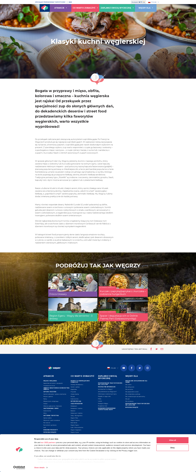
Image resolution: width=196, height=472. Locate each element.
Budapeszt (74, 406)
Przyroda (73, 391)
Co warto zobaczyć (84, 8)
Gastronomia (47, 411)
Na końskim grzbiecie (50, 425)
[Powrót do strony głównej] (45, 8)
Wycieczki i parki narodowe (51, 420)
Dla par (127, 399)
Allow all (172, 440)
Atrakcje (59, 8)
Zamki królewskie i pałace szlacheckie (54, 394)
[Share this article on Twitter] (155, 349)
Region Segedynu (76, 430)
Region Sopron (75, 420)
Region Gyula (75, 432)
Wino (45, 413)
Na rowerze (46, 422)
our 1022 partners (48, 442)
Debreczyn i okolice (76, 413)
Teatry (45, 399)
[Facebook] (131, 368)
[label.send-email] (160, 349)
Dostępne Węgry (103, 403)
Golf (44, 427)
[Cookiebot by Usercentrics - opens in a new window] (19, 467)
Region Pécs (74, 418)
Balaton (73, 411)
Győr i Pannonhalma (77, 427)
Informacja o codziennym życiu (107, 394)
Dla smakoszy (129, 401)
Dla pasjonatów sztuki (132, 391)
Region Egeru (75, 425)
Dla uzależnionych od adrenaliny (135, 396)
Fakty (99, 398)
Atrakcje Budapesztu (77, 384)
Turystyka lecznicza (49, 385)
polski (153, 2)
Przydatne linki (102, 406)
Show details (39, 467)
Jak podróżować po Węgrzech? (107, 391)
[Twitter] (139, 368)
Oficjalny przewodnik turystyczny (50, 2)
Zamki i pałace (75, 387)
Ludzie (100, 401)
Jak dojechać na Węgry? (105, 389)
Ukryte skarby (75, 394)
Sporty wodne (47, 418)
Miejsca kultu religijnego (51, 401)
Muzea (73, 396)
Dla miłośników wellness (132, 394)
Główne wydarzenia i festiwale (52, 406)
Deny (172, 448)
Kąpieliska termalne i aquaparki (53, 383)
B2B (70, 2)
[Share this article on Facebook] (150, 349)
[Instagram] (147, 368)
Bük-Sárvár (74, 422)
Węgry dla (144, 8)
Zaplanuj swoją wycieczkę (116, 8)
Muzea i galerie (48, 396)
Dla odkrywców (129, 387)
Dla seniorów (129, 389)
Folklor (45, 403)
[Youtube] (123, 368)
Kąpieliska (74, 389)
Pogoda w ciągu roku (104, 396)
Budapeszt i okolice (76, 408)
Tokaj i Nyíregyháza (76, 415)
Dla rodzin (128, 384)
